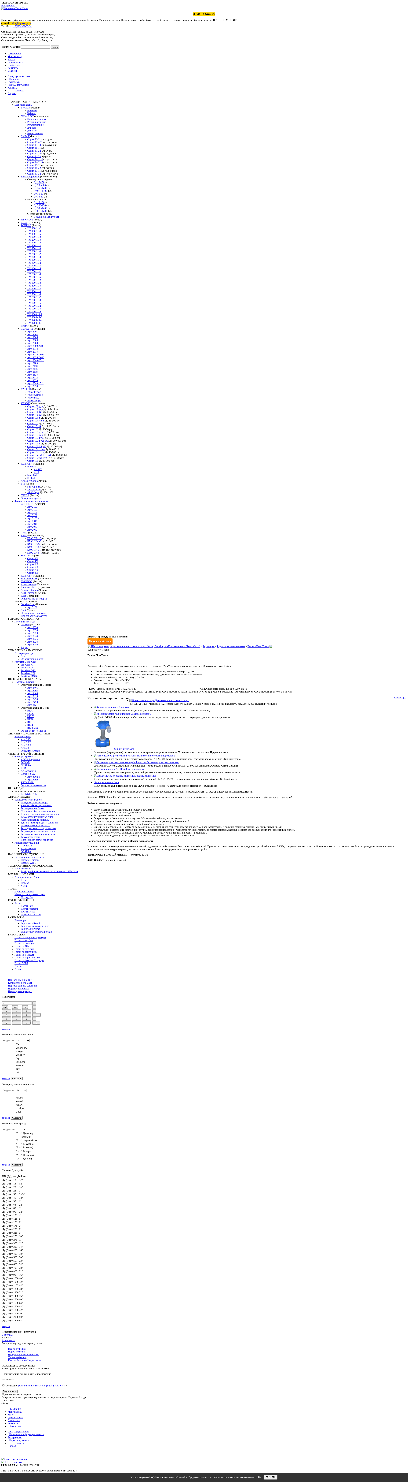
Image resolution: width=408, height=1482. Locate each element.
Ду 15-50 (38, 193)
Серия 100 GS (34, 412)
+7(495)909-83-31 (22, 26)
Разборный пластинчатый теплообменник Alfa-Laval (49, 871)
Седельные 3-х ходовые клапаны (39, 811)
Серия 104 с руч (36, 449)
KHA (36, 472)
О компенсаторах (30, 750)
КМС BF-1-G (34, 538)
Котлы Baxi (27, 906)
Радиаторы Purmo (30, 928)
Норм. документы (19, 84)
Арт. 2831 (26, 748)
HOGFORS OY (29, 578)
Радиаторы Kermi (30, 923)
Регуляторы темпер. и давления (38, 834)
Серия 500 (32, 564)
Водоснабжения (17, 1348)
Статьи (18, 966)
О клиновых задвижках (34, 613)
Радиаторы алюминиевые (35, 926)
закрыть (6, 1029)
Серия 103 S (33, 443)
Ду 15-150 (39, 182)
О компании (14, 53)
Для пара (32, 130)
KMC (24, 535)
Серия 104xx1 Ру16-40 (39, 455)
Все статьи (7, 1334)
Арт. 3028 (32, 630)
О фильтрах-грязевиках (33, 785)
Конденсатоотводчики (27, 842)
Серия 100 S (33, 417)
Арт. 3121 (32, 705)
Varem (24, 885)
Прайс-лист (14, 65)
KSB (23, 595)
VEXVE (25, 403)
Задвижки (124, 707)
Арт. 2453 (32, 702)
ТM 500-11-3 (34, 274)
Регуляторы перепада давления (38, 831)
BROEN (25, 107)
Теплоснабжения (17, 1357)
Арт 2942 (32, 526)
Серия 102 (32, 429)
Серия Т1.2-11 (35, 142)
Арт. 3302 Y (33, 776)
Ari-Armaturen (28, 584)
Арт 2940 (32, 521)
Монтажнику (15, 56)
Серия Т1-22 (34, 150)
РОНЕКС (26, 225)
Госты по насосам (24, 954)
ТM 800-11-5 (34, 303)
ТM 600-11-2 (34, 280)
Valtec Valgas (34, 400)
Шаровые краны (23, 104)
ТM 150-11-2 (34, 228)
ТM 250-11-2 (34, 245)
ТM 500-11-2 (34, 271)
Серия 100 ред (35, 409)
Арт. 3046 (32, 644)
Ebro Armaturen (29, 587)
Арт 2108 (32, 515)
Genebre (25, 624)
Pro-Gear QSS (28, 670)
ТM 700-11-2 (34, 288)
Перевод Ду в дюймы (20, 980)
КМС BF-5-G (34, 549)
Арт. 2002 (32, 334)
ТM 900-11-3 (34, 308)
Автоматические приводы (35, 819)
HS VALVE (27, 219)
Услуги (11, 59)
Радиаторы (20, 920)
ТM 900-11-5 (34, 311)
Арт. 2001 (32, 331)
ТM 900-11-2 (34, 305)
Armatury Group (29, 481)
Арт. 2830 (26, 745)
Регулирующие (35, 124)
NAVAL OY (27, 116)
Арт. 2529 (32, 380)
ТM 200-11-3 (34, 239)
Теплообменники (24, 868)
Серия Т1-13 (34, 145)
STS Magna (33, 492)
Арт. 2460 (32, 779)
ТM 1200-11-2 (34, 320)
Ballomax (32, 110)
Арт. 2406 (32, 693)
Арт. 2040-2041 (35, 360)
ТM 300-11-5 (34, 259)
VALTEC (26, 389)
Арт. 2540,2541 (35, 383)
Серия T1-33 (34, 156)
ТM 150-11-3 (34, 231)
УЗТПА (25, 495)
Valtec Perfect (34, 392)
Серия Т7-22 (34, 173)
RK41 (30, 710)
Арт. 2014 (32, 348)
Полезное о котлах (31, 914)
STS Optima (33, 486)
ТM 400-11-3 (34, 265)
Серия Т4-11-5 (35, 162)
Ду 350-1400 (40, 188)
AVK (23, 610)
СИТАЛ (25, 136)
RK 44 (30, 713)
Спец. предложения (19, 76)
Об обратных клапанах (33, 730)
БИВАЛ (25, 325)
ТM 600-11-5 (34, 285)
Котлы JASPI (28, 911)
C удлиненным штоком (46, 216)
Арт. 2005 (32, 337)
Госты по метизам (24, 949)
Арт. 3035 (32, 638)
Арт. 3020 (32, 627)
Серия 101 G (34, 426)
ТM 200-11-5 (34, 242)
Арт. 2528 (32, 377)
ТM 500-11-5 (34, 277)
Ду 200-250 (40, 205)
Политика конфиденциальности (26, 1434)
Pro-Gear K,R (28, 673)
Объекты (19, 90)
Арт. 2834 (26, 739)
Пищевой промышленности (23, 1354)
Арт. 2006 (32, 340)
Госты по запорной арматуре (30, 937)
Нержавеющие (35, 133)
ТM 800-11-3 (34, 300)
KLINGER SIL (29, 794)
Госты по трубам (24, 940)
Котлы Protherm (29, 908)
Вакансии (13, 70)
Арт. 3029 (32, 633)
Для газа (31, 127)
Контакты (13, 68)
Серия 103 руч (35, 432)
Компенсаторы (23, 736)
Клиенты (13, 87)
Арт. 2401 (32, 687)
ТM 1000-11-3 (34, 317)
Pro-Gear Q (27, 667)
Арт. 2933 (32, 386)
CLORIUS (26, 845)
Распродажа (14, 82)
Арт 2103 (32, 506)
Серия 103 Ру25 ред (38, 440)
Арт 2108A (33, 518)
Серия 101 (32, 423)
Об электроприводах (32, 659)
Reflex (24, 880)
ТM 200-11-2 (34, 236)
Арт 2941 (32, 524)
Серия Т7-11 (34, 170)
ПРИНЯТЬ (271, 1477)
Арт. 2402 (32, 690)
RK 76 (30, 716)
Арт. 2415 (32, 696)
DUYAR (25, 762)
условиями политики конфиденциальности (42, 1385)
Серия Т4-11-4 (35, 159)
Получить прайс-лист (100, 641)
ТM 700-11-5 (34, 294)
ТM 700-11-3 (34, 291)
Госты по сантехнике (26, 951)
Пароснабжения (17, 1351)
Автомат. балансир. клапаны (36, 805)
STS (23, 483)
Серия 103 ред (35, 435)
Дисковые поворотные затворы (172, 700)
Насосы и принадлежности (29, 857)
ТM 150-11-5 (34, 234)
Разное (18, 969)
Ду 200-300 (40, 185)
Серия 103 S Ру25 (36, 446)
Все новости (8, 1340)
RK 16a (31, 722)
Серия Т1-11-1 (35, 139)
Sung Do (25, 555)
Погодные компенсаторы (34, 802)
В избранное (8, 5)
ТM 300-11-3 (34, 257)
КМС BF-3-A (34, 547)
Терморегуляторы (30, 837)
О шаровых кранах (31, 498)
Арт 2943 (32, 529)
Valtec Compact (35, 394)
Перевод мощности (18, 988)
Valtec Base (33, 397)
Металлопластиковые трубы (30, 894)
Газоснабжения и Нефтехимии (24, 1360)
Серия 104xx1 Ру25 (37, 458)
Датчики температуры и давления (39, 822)
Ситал (24, 532)
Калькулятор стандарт (20, 982)
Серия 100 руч (35, 406)
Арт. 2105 (32, 363)
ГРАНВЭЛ (26, 581)
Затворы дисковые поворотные (31, 501)
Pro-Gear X (27, 664)
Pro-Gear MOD (29, 676)
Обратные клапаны (25, 682)
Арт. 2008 (32, 343)
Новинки (14, 79)
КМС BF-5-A (34, 552)
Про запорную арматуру (34, 615)
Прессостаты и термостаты (35, 825)
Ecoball (31, 478)
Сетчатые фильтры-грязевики (162, 762)
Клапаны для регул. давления (37, 839)
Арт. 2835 (26, 742)
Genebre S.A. (28, 604)
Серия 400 (32, 561)
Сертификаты (15, 62)
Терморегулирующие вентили (37, 816)
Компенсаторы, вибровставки (160, 755)
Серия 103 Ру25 (35, 437)
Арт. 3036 (32, 641)
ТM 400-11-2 (34, 262)
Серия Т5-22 (34, 168)
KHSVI (38, 469)
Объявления (14, 1426)
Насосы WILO (28, 862)
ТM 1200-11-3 (34, 323)
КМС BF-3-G (34, 544)
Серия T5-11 (34, 147)
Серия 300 (32, 558)
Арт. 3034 (32, 636)
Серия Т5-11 (34, 165)
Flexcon (25, 883)
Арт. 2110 (32, 366)
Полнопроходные (36, 119)
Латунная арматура (25, 621)
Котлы (18, 903)
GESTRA (26, 765)
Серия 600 (32, 567)
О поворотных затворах (34, 598)
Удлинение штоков (124, 749)
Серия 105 (32, 460)
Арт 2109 (32, 509)
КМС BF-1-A (34, 541)
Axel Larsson (27, 593)
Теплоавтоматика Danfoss (28, 799)
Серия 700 (32, 570)
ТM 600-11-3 (34, 282)
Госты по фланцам (25, 943)
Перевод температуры (20, 991)
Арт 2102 (32, 607)
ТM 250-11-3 (34, 248)
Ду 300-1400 (40, 208)
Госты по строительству (27, 957)
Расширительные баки (27, 877)
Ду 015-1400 (40, 191)
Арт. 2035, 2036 (35, 357)
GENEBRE (27, 328)
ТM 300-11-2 (34, 254)
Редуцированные (36, 122)
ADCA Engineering (31, 759)
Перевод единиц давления (22, 985)
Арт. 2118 (32, 371)
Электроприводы (24, 653)
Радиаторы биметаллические (36, 931)
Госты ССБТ (21, 963)
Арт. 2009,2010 (35, 346)
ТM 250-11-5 (34, 251)
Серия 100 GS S (35, 420)
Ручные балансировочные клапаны (40, 814)
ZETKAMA (27, 782)
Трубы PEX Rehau (24, 891)
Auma (24, 656)
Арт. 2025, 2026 (35, 354)
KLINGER (26, 463)
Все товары (400, 697)
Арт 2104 (32, 512)
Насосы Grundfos (30, 860)
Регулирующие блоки (32, 808)
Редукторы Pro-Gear (25, 661)
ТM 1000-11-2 (34, 314)
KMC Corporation (30, 176)
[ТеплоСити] (14, 8)
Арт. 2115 (32, 369)
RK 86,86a (32, 727)
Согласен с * (36, 1385)
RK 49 (30, 725)
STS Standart (34, 489)
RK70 (30, 719)
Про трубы (27, 897)
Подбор (12, 93)
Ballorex (31, 113)
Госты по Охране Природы (29, 960)
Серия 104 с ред (35, 452)
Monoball (32, 475)
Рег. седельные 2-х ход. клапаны (38, 828)
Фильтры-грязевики (25, 756)
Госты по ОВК (22, 946)
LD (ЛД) (25, 222)
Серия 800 (32, 572)
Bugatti (24, 647)
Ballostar (31, 466)
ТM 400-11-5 (34, 268)
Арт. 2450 (32, 699)
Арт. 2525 (32, 374)
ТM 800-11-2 (34, 297)
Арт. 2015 (32, 351)
